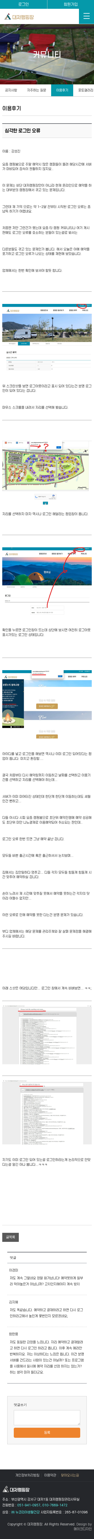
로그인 (23, 4)
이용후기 (62, 90)
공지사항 (11, 90)
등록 (47, 1432)
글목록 (10, 1237)
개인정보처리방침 (27, 1475)
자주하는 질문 (36, 90)
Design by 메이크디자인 (83, 1526)
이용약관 (50, 1475)
